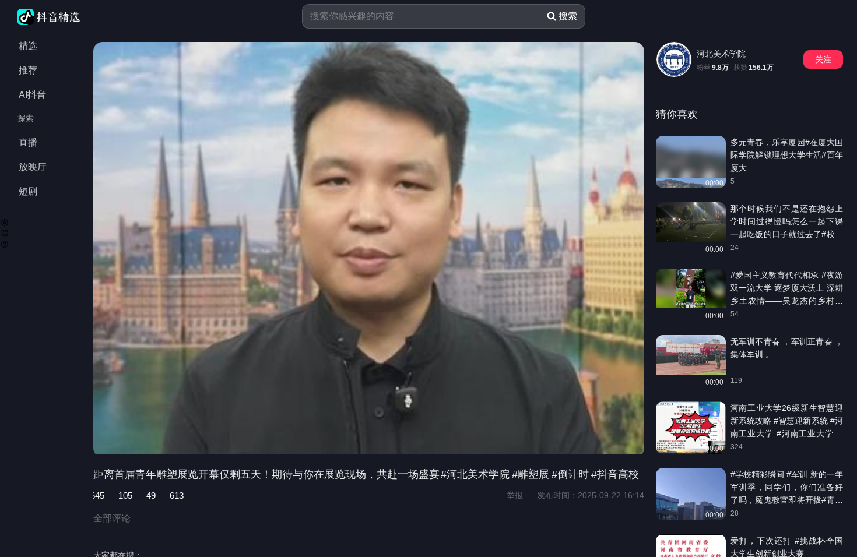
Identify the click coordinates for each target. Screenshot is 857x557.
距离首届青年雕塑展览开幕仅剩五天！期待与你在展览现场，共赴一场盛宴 (266, 474)
